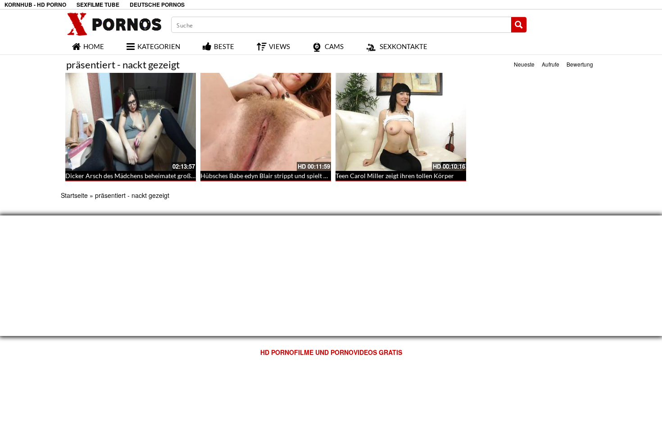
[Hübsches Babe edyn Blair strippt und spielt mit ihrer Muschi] (265, 122)
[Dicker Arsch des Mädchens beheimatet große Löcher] (130, 122)
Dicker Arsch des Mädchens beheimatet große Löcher (140, 175)
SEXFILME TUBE (98, 5)
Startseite (74, 195)
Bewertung (580, 64)
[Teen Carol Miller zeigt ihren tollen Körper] (401, 122)
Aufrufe (550, 64)
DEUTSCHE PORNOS (157, 5)
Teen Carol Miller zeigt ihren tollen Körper (395, 175)
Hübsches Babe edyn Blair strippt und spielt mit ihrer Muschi (285, 175)
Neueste (524, 64)
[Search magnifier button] (518, 24)
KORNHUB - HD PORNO (35, 5)
